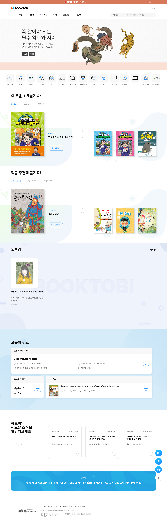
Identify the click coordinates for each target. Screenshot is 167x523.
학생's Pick (48, 181)
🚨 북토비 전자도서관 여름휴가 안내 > (76, 2)
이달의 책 (41, 104)
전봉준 (93, 390)
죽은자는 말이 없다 (87, 368)
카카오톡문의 (53, 506)
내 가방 (19, 15)
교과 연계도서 (16, 181)
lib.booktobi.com (52, 514)
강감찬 (66, 390)
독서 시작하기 (56, 148)
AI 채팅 (44, 15)
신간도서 (14, 104)
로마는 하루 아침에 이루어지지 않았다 (28, 363)
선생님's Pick (32, 181)
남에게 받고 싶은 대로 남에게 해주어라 (93, 363)
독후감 (55, 15)
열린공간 (66, 15)
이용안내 (78, 15)
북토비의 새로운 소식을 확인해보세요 (21, 427)
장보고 (75, 390)
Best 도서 (27, 104)
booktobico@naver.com (54, 516)
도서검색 (31, 15)
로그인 (154, 8)
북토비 (43, 506)
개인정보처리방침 (65, 506)
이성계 (84, 390)
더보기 (152, 250)
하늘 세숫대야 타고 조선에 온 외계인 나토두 (27, 291)
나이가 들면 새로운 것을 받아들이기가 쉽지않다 (31, 368)
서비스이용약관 (80, 506)
